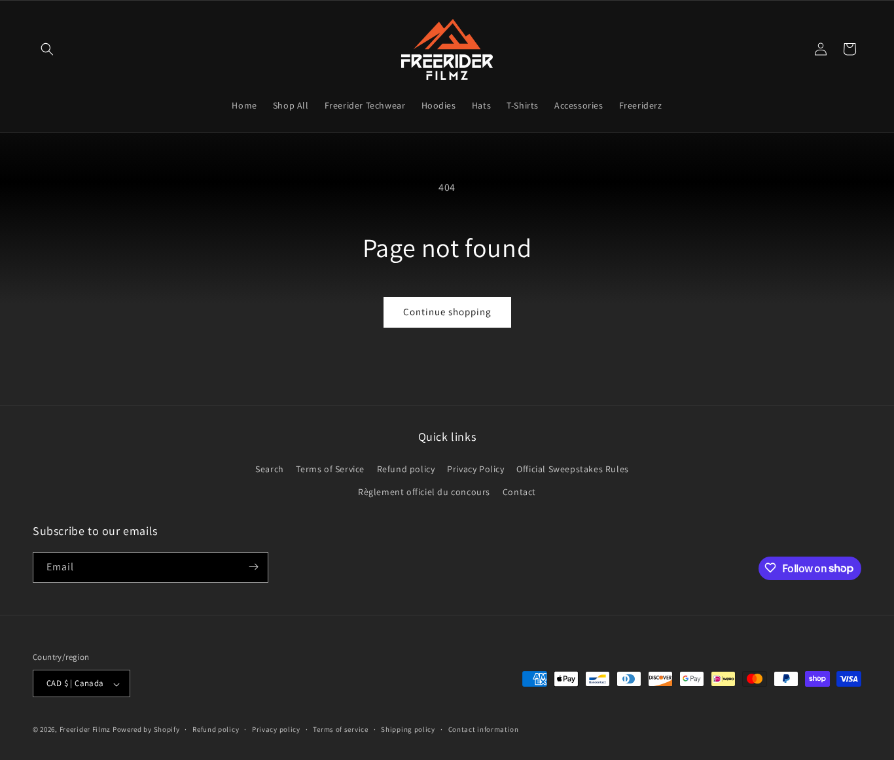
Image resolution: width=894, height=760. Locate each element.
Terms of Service (330, 468)
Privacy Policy (475, 468)
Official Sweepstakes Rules (572, 468)
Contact (519, 492)
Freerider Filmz (85, 729)
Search (269, 468)
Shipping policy (408, 729)
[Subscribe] (253, 566)
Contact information (483, 729)
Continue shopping (447, 311)
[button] (47, 49)
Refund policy (406, 468)
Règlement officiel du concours (424, 492)
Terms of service (340, 729)
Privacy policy (276, 729)
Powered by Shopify (146, 729)
